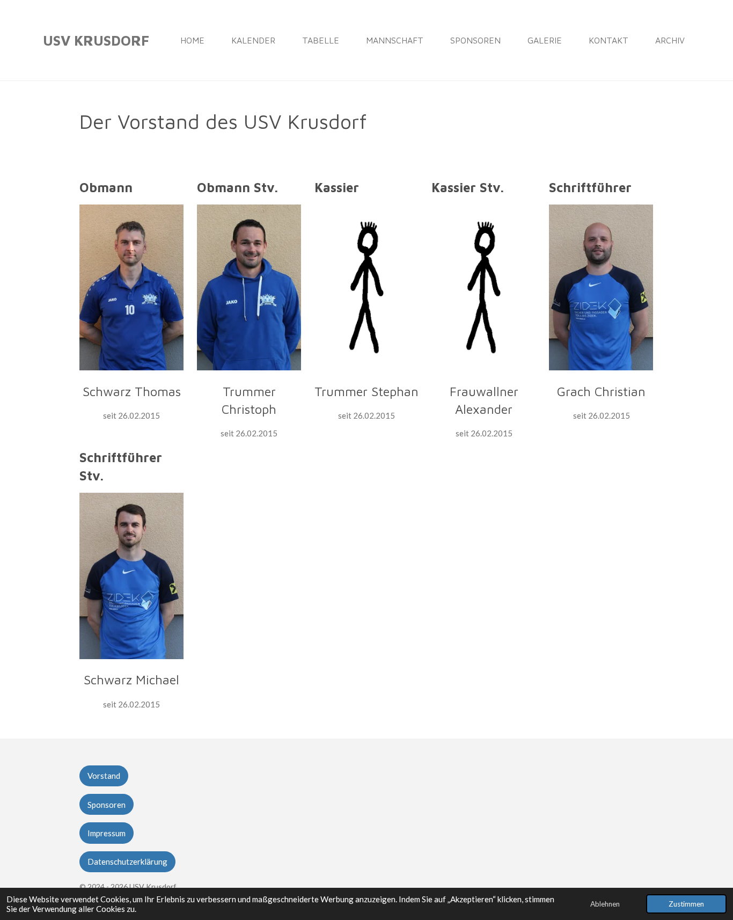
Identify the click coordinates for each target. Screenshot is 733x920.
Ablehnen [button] (605, 904)
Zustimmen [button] (686, 904)
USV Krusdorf (96, 40)
